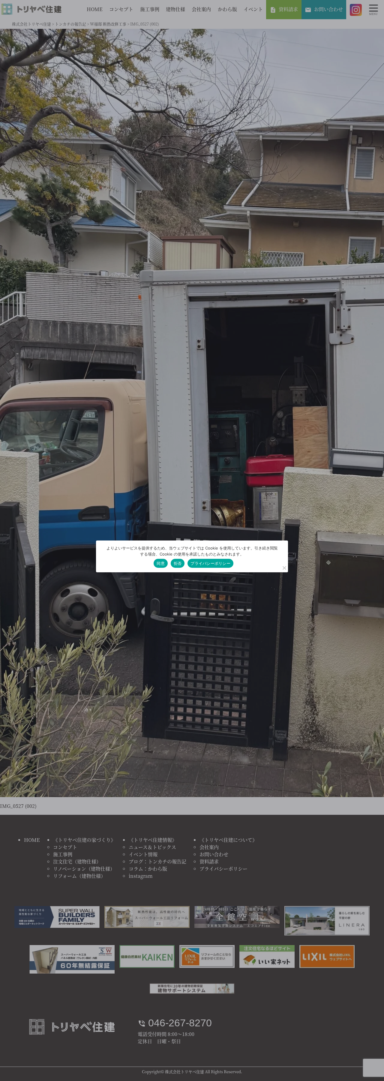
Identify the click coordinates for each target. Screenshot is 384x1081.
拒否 (178, 563)
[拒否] (284, 568)
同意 (161, 563)
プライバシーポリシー (210, 563)
